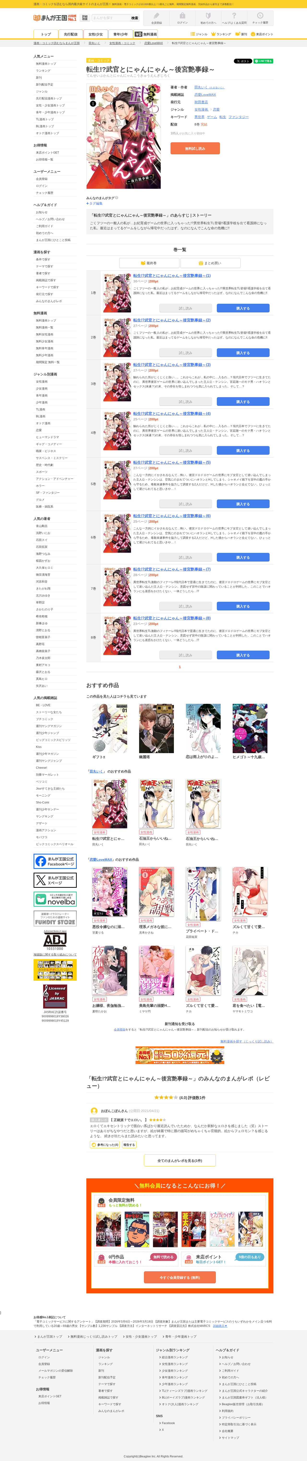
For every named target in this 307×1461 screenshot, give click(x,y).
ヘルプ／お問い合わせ (50, 219)
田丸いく (210, 87)
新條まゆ (41, 623)
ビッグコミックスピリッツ (53, 740)
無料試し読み (195, 148)
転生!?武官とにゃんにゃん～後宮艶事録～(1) (172, 276)
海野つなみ (43, 554)
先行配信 (70, 34)
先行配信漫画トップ (49, 98)
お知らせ (41, 212)
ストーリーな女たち (49, 712)
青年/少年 (120, 34)
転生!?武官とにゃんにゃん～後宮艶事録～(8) (172, 618)
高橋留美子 (43, 651)
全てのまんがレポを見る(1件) (180, 1161)
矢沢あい (41, 686)
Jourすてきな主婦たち (50, 788)
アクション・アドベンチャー (54, 479)
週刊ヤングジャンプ (49, 760)
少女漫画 (41, 388)
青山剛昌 (41, 526)
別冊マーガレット (47, 774)
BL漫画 (40, 416)
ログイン (41, 186)
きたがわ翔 (43, 588)
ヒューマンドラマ (47, 437)
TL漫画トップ (45, 119)
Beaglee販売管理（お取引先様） (243, 1404)
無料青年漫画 (44, 348)
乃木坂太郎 (43, 658)
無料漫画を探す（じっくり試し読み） (246, 1041)
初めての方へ (44, 233)
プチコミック (44, 719)
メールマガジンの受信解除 (55, 1370)
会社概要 (227, 1431)
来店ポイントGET (47, 152)
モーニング (43, 795)
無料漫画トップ (46, 63)
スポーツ (41, 472)
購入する (243, 308)
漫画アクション (46, 830)
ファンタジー (239, 117)
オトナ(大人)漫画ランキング (180, 1404)
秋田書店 (201, 102)
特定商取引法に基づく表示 (239, 1424)
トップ (46, 34)
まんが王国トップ (49, 1336)
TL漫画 (40, 409)
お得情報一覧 (44, 159)
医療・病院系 (44, 506)
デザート (41, 823)
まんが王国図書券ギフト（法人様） (245, 1397)
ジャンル (201, 34)
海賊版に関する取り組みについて (55, 954)
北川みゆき (43, 595)
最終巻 (152, 263)
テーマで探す (44, 266)
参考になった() (107, 1144)
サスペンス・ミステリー (52, 458)
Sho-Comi (42, 802)
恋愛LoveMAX (101, 859)
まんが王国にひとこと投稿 (53, 240)
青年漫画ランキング (175, 1377)
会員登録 (41, 179)
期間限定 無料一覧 (48, 362)
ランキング (224, 34)
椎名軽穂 (41, 616)
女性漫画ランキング (175, 1364)
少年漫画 (41, 402)
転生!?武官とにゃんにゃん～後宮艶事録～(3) (172, 365)
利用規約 (227, 1411)
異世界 (200, 117)
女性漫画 (41, 381)
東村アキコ (43, 665)
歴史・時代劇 (44, 465)
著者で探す (43, 273)
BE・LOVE (43, 705)
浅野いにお (43, 533)
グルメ (40, 499)
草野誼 (40, 602)
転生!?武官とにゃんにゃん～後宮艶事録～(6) (172, 516)
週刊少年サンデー (47, 809)
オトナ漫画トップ (47, 133)
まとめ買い (212, 263)
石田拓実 (41, 547)
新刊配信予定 (44, 84)
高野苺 (40, 644)
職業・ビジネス (46, 451)
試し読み (185, 308)
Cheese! (41, 767)
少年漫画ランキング (175, 1384)
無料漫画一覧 (44, 327)
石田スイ (41, 540)
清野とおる (43, 630)
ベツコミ (41, 781)
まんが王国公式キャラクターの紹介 (245, 1390)
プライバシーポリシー (236, 1417)
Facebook (168, 1423)
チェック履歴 (44, 193)
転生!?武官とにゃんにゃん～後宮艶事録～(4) (172, 414)
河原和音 (41, 581)
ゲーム (212, 117)
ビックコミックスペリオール (54, 844)
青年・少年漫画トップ (50, 112)
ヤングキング (44, 816)
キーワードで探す (47, 287)
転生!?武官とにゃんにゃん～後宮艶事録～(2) (172, 320)
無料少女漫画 (44, 341)
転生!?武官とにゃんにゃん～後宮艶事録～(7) (172, 569)
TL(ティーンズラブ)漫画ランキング (184, 1390)
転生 (222, 117)
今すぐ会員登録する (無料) (180, 1277)
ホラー (40, 485)
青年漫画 (41, 395)
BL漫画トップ (45, 126)
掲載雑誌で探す (46, 280)
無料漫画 (150, 34)
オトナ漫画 (43, 423)
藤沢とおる (43, 672)
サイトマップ (230, 1437)
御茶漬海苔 (43, 574)
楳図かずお (43, 560)
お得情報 (44, 1403)
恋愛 (39, 430)
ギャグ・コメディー (49, 444)
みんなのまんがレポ (49, 301)
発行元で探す (44, 294)
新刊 (244, 34)
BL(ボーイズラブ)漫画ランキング (183, 1397)
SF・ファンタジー (48, 492)
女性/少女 (96, 34)
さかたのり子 (44, 609)
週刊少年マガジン (47, 754)
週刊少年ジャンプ (47, 733)
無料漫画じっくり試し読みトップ (94, 1336)
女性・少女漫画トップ (50, 105)
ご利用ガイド (44, 226)
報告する (129, 1144)
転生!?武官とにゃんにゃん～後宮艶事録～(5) (172, 462)
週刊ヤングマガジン (49, 726)
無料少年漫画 (44, 355)
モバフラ (41, 837)
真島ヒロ (41, 679)
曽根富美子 (43, 637)
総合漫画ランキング (175, 1357)
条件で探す (43, 259)
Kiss (38, 747)
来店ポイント (264, 34)
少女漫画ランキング (175, 1370)
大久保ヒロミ (44, 567)
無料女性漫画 (44, 334)
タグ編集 (96, 203)
